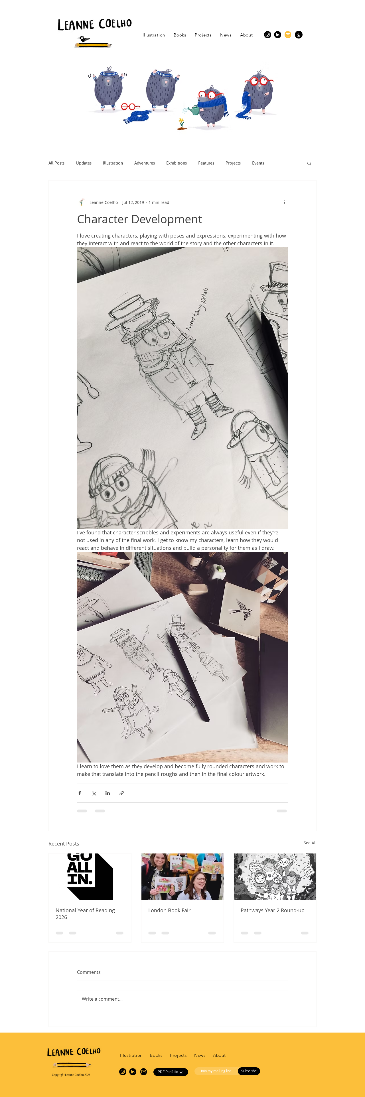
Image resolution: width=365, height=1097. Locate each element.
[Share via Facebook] (79, 793)
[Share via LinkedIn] (107, 793)
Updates (84, 163)
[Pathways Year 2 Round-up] (275, 876)
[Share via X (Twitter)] (93, 793)
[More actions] (284, 202)
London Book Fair (169, 910)
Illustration (113, 163)
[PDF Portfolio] (299, 34)
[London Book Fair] (182, 876)
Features (206, 163)
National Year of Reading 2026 (85, 913)
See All (310, 842)
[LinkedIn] (277, 34)
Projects (233, 163)
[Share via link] (121, 793)
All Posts (56, 163)
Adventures (144, 163)
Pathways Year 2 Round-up (273, 910)
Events (258, 163)
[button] (309, 163)
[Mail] (288, 34)
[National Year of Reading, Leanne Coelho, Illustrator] (90, 876)
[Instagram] (267, 34)
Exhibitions (176, 163)
